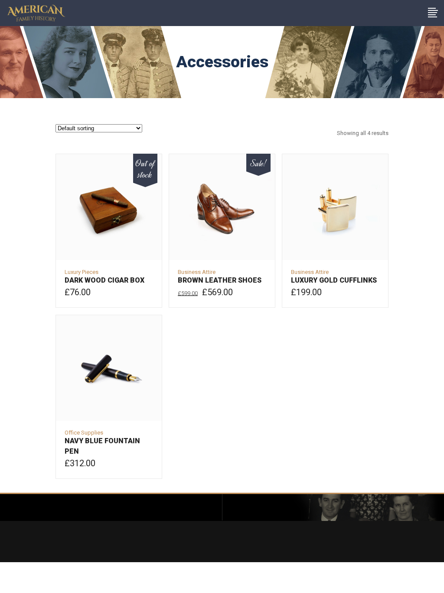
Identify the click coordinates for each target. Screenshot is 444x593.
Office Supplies (84, 432)
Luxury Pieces (81, 272)
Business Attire (196, 272)
